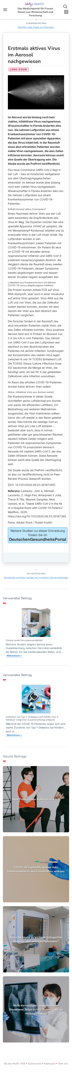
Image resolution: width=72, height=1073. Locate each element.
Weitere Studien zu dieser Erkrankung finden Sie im (37, 535)
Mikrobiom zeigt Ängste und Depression (36, 27)
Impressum (49, 1063)
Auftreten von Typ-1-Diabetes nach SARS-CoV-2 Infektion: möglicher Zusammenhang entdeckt (32, 718)
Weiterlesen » (14, 655)
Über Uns (62, 1063)
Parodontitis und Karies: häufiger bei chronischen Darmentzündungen (36, 577)
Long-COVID (18, 69)
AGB (23, 1063)
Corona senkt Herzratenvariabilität (24, 640)
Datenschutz (34, 1063)
